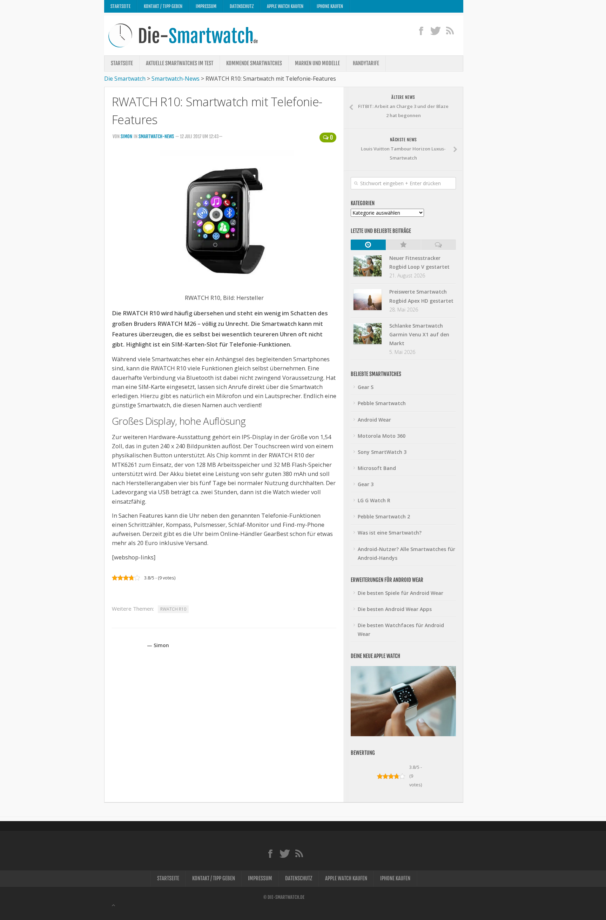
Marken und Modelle (317, 63)
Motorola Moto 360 (381, 435)
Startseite (120, 6)
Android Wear (374, 419)
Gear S (365, 387)
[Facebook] (421, 30)
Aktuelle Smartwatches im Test (179, 63)
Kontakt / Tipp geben (163, 6)
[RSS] (450, 30)
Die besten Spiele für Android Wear (400, 593)
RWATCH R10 (173, 609)
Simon (126, 136)
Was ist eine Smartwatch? (390, 532)
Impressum (206, 6)
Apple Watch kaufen (285, 6)
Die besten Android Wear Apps (395, 609)
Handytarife (366, 63)
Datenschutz (242, 6)
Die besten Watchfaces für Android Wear (401, 629)
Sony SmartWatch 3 (382, 452)
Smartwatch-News (156, 136)
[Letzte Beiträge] (368, 245)
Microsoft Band (377, 468)
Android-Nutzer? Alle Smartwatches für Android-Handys (406, 553)
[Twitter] (435, 30)
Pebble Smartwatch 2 (384, 516)
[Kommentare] (438, 245)
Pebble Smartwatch (382, 403)
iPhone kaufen (330, 6)
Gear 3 (365, 484)
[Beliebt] (403, 245)
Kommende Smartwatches (254, 63)
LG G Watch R (374, 500)
